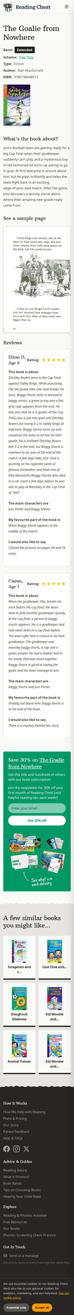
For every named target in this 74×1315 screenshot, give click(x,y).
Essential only (16, 1307)
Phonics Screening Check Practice (29, 1235)
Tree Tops (26, 57)
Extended (24, 50)
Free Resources (15, 1222)
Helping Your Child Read (22, 1196)
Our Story (10, 1125)
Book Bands (12, 1183)
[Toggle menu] (66, 6)
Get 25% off (37, 820)
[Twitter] (26, 1149)
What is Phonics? (16, 1177)
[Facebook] (6, 1149)
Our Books (11, 1228)
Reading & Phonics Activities (25, 1215)
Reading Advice (15, 1170)
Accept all (42, 1307)
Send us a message (24, 1255)
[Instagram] (16, 1149)
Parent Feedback (16, 1131)
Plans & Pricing (15, 1118)
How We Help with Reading (24, 1112)
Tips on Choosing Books (22, 1190)
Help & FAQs (13, 1138)
